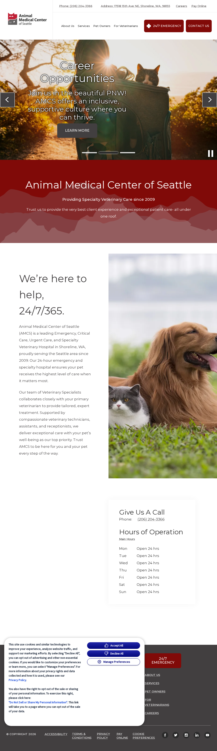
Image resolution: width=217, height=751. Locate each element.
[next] (209, 99)
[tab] (128, 539)
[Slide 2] (108, 152)
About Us (67, 26)
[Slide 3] (127, 153)
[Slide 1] (89, 152)
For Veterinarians (126, 26)
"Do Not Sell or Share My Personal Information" (38, 702)
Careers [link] (181, 6)
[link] (27, 18)
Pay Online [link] (198, 6)
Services (84, 26)
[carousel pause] (210, 153)
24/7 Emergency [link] (167, 26)
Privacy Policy (17, 680)
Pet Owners (101, 26)
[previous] (7, 99)
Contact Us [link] (198, 26)
